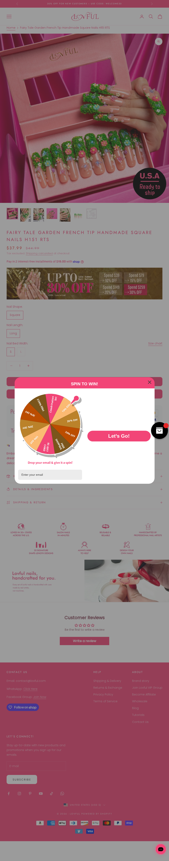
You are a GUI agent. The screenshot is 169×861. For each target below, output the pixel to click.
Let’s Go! (119, 436)
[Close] (150, 382)
